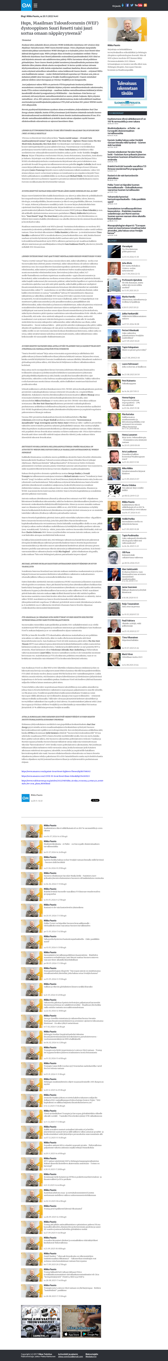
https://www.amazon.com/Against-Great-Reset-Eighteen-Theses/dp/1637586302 (56, 771)
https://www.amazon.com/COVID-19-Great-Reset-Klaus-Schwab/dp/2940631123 (56, 776)
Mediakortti (91, 1356)
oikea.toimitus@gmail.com (70, 1356)
